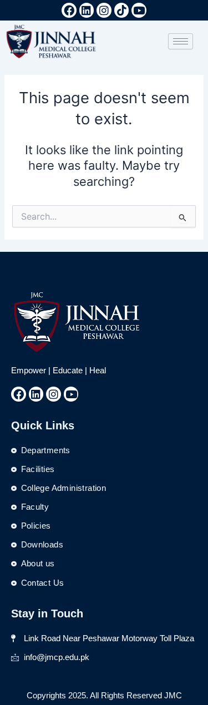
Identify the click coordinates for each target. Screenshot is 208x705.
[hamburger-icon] (180, 41)
